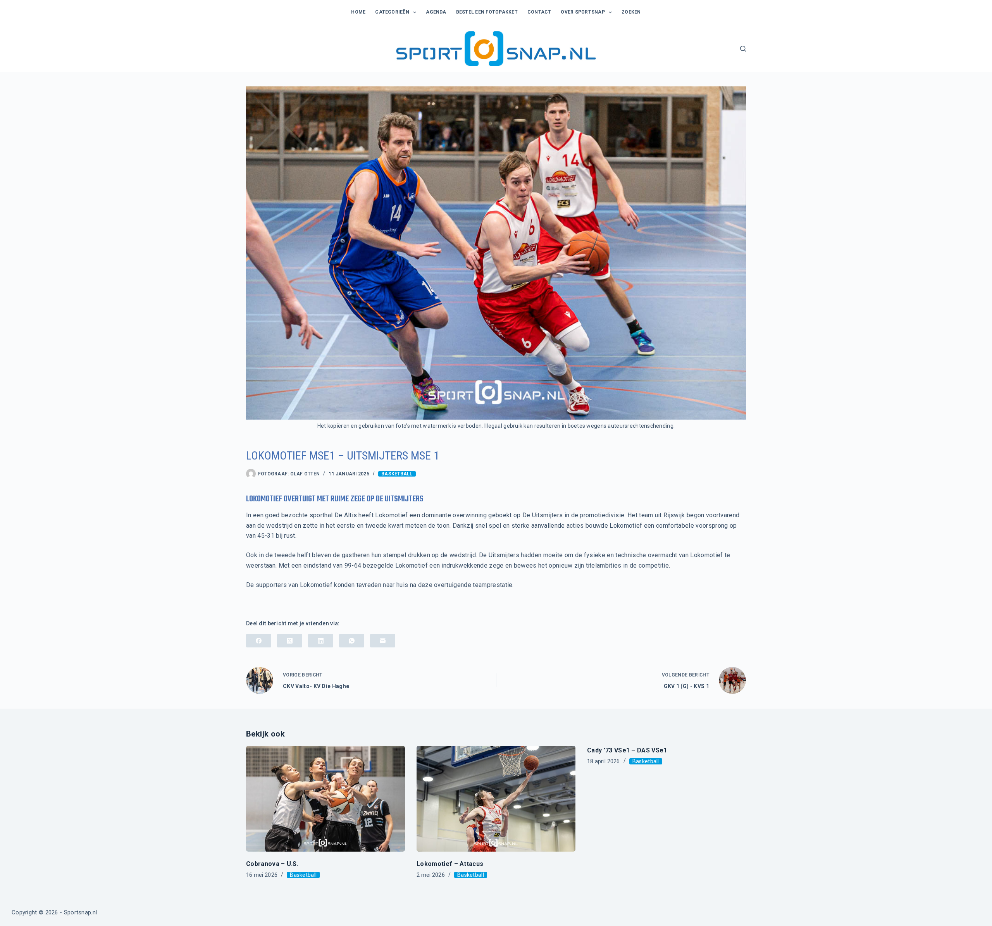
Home (358, 12)
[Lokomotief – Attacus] (496, 799)
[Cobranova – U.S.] (325, 799)
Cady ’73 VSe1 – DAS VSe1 (627, 750)
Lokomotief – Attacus (450, 863)
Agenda (436, 12)
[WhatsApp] (351, 640)
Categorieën (392, 12)
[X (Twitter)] (289, 640)
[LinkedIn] (320, 640)
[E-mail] (382, 640)
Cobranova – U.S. (272, 863)
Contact (539, 12)
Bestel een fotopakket (487, 12)
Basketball (396, 474)
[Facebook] (258, 640)
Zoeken (631, 12)
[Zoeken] (743, 49)
